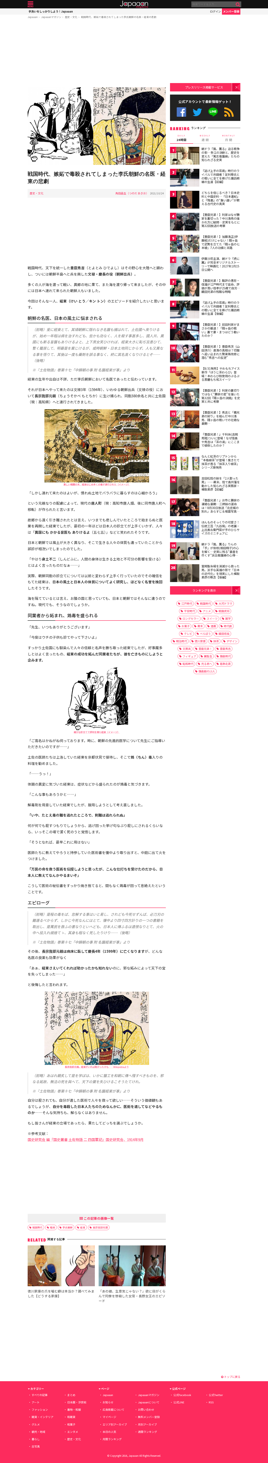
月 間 (228, 138)
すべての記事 (40, 1395)
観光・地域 (38, 1432)
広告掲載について (113, 1410)
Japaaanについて (148, 1402)
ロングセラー (191, 619)
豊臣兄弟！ (205, 649)
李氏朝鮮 (68, 1227)
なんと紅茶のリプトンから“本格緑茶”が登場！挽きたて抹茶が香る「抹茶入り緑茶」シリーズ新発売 (220, 462)
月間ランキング (112, 1439)
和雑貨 (71, 1417)
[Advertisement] (97, 53)
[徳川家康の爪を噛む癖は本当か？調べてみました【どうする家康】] (61, 1266)
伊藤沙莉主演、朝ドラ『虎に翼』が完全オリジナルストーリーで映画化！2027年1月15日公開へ (220, 264)
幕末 (200, 626)
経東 (82, 1227)
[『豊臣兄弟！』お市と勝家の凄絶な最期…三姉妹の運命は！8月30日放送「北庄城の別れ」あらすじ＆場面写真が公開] (184, 507)
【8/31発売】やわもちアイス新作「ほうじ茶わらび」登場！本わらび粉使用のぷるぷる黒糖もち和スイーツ (220, 374)
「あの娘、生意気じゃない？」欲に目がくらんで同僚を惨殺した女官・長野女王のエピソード (132, 1296)
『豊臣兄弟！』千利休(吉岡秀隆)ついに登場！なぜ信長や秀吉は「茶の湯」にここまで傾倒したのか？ (220, 440)
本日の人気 (109, 1432)
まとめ (71, 1395)
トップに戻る (231, 1377)
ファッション (40, 1410)
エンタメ (72, 1432)
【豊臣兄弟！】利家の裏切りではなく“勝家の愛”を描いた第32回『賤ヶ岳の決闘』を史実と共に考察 (220, 396)
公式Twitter (197, 112)
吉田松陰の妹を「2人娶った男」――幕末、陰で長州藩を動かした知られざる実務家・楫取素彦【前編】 (220, 484)
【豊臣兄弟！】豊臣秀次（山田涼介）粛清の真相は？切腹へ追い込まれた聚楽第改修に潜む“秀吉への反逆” (220, 352)
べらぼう (205, 634)
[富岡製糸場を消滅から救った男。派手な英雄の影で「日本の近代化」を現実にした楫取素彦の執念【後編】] (184, 573)
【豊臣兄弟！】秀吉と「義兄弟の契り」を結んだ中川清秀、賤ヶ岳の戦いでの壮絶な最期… (220, 418)
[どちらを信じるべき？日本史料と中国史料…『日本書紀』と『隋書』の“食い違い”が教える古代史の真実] (184, 200)
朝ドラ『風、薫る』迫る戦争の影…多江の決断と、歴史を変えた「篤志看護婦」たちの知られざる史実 (220, 154)
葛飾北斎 (225, 664)
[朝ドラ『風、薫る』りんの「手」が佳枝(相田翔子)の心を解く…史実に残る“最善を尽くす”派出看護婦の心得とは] (184, 551)
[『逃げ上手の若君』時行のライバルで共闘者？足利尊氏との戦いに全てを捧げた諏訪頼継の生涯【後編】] (184, 310)
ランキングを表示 (204, 590)
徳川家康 (200, 641)
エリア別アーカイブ (115, 1424)
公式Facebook (181, 112)
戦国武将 (224, 611)
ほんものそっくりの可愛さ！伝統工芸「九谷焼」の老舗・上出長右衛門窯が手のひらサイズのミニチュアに (220, 528)
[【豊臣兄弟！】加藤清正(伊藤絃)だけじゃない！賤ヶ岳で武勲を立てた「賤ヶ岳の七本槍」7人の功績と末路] (184, 244)
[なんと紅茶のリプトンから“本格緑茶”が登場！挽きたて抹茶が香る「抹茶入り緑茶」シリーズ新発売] (184, 463)
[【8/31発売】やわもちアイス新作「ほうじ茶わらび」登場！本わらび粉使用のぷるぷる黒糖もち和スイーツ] (184, 376)
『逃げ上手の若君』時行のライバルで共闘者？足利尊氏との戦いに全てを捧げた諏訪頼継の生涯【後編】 (220, 308)
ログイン (215, 11)
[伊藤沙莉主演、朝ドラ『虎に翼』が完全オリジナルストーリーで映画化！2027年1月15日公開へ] (184, 266)
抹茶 (216, 641)
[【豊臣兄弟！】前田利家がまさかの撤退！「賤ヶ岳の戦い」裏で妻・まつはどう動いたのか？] (184, 332)
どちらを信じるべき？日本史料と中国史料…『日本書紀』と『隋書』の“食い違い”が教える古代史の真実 (220, 198)
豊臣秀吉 (225, 649)
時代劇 (228, 626)
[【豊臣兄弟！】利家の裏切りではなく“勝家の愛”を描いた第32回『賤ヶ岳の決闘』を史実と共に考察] (184, 398)
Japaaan (134, 4)
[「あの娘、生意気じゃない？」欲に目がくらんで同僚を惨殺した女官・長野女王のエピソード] (132, 1266)
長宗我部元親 (100, 1227)
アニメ (207, 611)
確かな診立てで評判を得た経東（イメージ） (97, 732)
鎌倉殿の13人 (206, 671)
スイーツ (212, 619)
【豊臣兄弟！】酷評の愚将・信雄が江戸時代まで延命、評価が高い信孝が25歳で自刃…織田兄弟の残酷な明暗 (220, 286)
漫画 (213, 626)
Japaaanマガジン (51, 17)
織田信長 (224, 634)
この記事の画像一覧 (98, 1218)
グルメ (36, 1424)
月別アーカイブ (147, 1424)
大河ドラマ (225, 603)
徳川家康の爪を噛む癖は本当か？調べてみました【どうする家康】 (61, 1293)
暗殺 (52, 1227)
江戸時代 (186, 603)
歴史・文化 (71, 17)
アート (36, 1402)
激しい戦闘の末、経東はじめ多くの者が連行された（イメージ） (96, 484)
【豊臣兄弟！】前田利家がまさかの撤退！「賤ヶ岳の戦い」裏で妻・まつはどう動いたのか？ (220, 330)
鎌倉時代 (225, 656)
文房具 (187, 649)
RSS (229, 112)
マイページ (109, 1417)
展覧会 (208, 656)
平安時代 (189, 611)
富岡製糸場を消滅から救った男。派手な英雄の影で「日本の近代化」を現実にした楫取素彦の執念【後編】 (220, 572)
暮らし (36, 1439)
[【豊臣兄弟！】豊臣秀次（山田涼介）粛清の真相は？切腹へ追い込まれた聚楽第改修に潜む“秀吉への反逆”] (184, 354)
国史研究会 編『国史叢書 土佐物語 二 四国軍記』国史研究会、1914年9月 (86, 1139)
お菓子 (186, 626)
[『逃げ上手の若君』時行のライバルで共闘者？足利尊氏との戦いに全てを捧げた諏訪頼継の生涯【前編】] (184, 178)
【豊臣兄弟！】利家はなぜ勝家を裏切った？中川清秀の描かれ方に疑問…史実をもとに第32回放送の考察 (220, 220)
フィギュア (189, 656)
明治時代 (181, 641)
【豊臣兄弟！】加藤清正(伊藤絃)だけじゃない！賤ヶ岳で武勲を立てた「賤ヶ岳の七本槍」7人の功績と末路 (220, 242)
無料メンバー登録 (149, 1417)
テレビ (188, 634)
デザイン (232, 641)
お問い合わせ (146, 1410)
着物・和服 (74, 1410)
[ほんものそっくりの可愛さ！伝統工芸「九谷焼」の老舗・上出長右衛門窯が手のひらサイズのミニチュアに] (184, 529)
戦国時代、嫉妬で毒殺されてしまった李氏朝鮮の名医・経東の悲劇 (118, 17)
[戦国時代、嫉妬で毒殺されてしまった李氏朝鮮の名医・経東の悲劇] (97, 126)
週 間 (205, 138)
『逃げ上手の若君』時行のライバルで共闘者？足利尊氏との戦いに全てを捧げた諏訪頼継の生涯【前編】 (220, 176)
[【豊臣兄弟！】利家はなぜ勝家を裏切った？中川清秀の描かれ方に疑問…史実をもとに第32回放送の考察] (184, 222)
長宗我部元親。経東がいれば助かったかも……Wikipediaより (97, 1066)
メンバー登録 (231, 11)
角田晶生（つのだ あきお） (132, 193)
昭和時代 (188, 664)
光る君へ (206, 664)
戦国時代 (37, 1227)
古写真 (36, 1446)
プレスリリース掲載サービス (204, 87)
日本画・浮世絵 (76, 1402)
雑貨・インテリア (42, 1417)
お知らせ (108, 1402)
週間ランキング (147, 1432)
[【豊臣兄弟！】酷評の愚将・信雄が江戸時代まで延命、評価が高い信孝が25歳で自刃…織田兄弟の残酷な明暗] (184, 288)
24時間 (182, 138)
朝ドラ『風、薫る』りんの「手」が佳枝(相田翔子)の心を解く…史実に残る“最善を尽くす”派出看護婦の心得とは (220, 551)
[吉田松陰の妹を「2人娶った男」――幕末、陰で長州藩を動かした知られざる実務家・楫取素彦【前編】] (184, 485)
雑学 (228, 619)
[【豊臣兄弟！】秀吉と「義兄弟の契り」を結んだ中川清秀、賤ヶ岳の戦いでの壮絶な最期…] (184, 420)
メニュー (30, 4)
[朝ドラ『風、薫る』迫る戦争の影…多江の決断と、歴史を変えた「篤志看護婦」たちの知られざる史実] (184, 156)
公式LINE (213, 112)
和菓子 (71, 1424)
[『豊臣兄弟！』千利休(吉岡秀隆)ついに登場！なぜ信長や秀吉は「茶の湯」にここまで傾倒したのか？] (184, 441)
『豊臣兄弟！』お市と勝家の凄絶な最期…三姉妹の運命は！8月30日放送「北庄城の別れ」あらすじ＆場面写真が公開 (220, 507)
